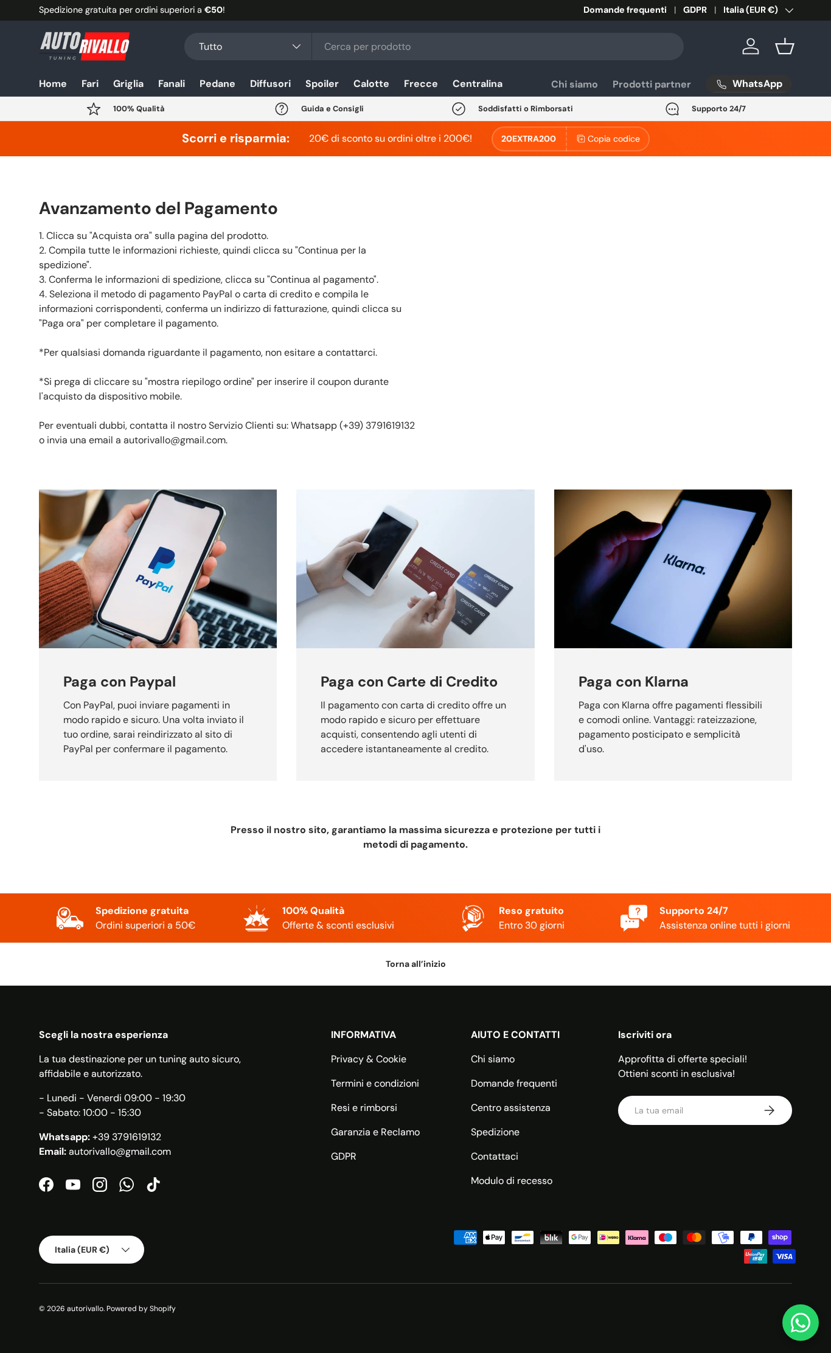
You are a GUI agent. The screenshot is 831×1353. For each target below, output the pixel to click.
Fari (90, 83)
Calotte (371, 83)
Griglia (128, 83)
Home (53, 83)
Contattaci (494, 1156)
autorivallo (85, 1308)
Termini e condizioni (375, 1083)
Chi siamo (574, 84)
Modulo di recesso (511, 1180)
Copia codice (614, 138)
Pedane (217, 83)
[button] (784, 46)
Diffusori (270, 83)
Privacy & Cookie (368, 1059)
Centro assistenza (511, 1107)
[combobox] (434, 46)
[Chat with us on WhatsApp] (800, 1322)
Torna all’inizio (416, 963)
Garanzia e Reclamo (375, 1132)
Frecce (421, 83)
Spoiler (322, 83)
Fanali (171, 83)
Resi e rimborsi (364, 1107)
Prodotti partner (652, 84)
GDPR (695, 9)
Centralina (477, 83)
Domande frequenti (625, 9)
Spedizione (495, 1132)
